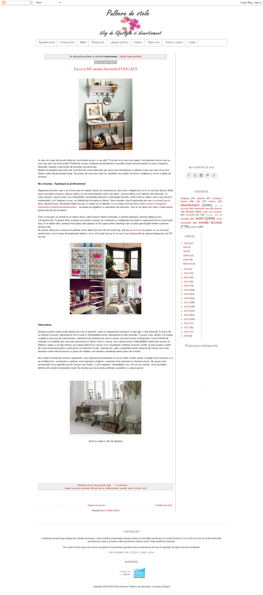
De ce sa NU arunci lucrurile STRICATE (105, 68)
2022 (186, 281)
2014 (186, 315)
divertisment (190, 205)
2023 (186, 277)
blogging (185, 198)
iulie (185, 247)
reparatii (123, 488)
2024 (186, 273)
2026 (186, 243)
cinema (212, 201)
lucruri (101, 488)
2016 (186, 306)
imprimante (85, 488)
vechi (144, 488)
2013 (186, 319)
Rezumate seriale (46, 42)
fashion (218, 208)
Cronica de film (67, 42)
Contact (192, 42)
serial (199, 218)
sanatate (185, 219)
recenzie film (192, 215)
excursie (185, 208)
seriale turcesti (210, 222)
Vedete (83, 42)
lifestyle (94, 488)
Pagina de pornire (96, 505)
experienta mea (202, 208)
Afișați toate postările (130, 56)
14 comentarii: (121, 485)
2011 (186, 327)
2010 (186, 332)
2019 (186, 294)
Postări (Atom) (113, 510)
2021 (186, 285)
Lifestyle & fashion (118, 42)
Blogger (166, 586)
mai (185, 251)
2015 (186, 311)
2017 (186, 302)
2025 (186, 269)
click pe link (139, 230)
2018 (186, 298)
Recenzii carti (97, 42)
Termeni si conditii (174, 42)
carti (198, 201)
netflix (205, 212)
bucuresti (76, 488)
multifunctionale (111, 488)
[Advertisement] (201, 106)
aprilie (186, 255)
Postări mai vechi (164, 505)
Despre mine (154, 42)
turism (193, 226)
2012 (186, 323)
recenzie (217, 212)
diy (216, 206)
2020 (186, 290)
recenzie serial (212, 215)
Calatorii (138, 42)
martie (186, 259)
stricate (137, 488)
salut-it (130, 488)
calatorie (201, 198)
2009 (186, 336)
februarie (188, 263)
